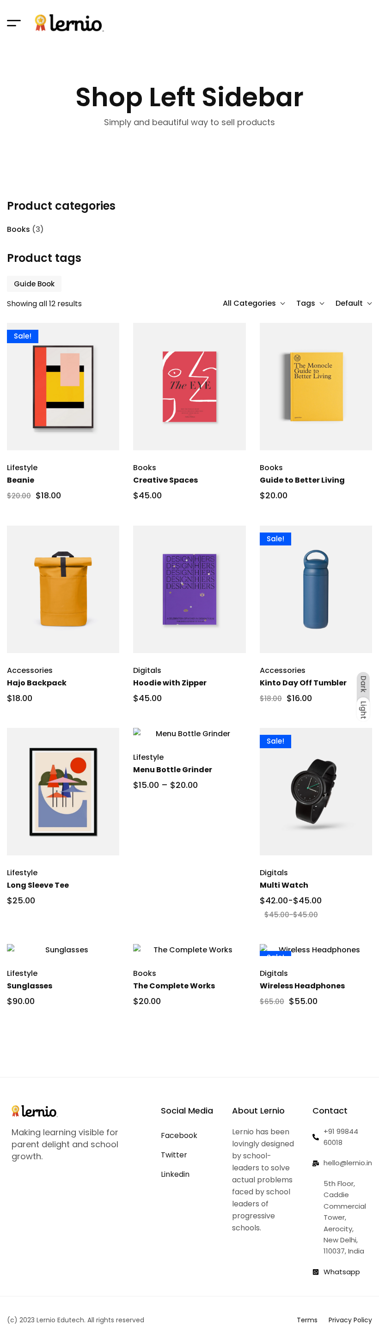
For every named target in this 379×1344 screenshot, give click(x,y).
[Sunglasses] (63, 950)
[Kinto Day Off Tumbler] (316, 589)
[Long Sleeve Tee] (63, 791)
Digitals (147, 670)
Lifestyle (22, 467)
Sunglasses (29, 986)
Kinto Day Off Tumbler (303, 683)
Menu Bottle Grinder (172, 769)
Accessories (30, 670)
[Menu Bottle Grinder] (189, 734)
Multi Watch (284, 885)
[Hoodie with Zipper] (189, 589)
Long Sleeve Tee (38, 885)
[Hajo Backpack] (63, 589)
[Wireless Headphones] (316, 950)
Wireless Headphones (302, 986)
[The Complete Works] (189, 950)
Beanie (20, 480)
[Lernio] (69, 23)
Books (18, 229)
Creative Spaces (165, 480)
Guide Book (34, 284)
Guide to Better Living (302, 480)
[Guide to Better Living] (316, 386)
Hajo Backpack (37, 683)
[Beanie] (63, 386)
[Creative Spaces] (189, 386)
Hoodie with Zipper (170, 683)
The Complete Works (174, 986)
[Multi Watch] (316, 791)
